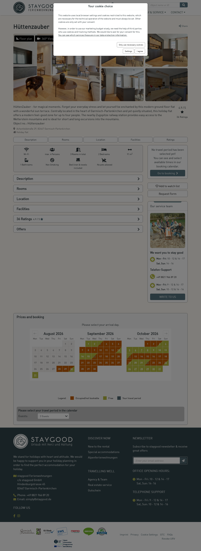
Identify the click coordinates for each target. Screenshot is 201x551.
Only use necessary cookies (131, 44)
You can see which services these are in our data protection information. (92, 35)
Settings (128, 51)
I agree (140, 51)
